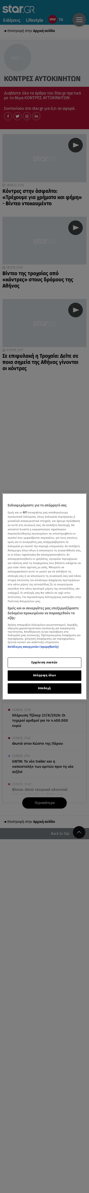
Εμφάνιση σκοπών (44, 662)
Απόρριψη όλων (44, 675)
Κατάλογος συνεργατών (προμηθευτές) (33, 647)
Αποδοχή (44, 688)
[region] (44, 596)
